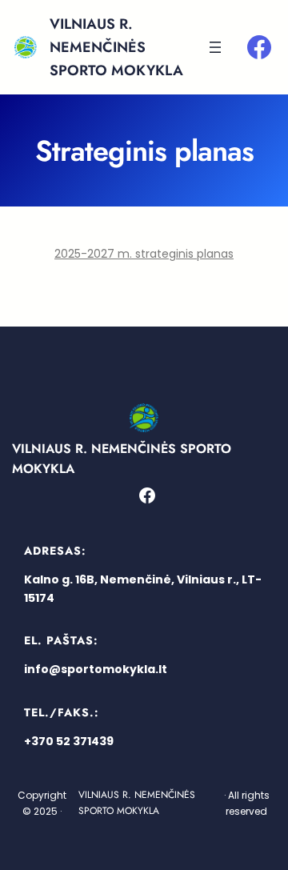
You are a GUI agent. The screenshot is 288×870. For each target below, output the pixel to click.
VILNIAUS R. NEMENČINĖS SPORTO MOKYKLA (116, 47)
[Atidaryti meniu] (215, 47)
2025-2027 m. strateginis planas (144, 254)
